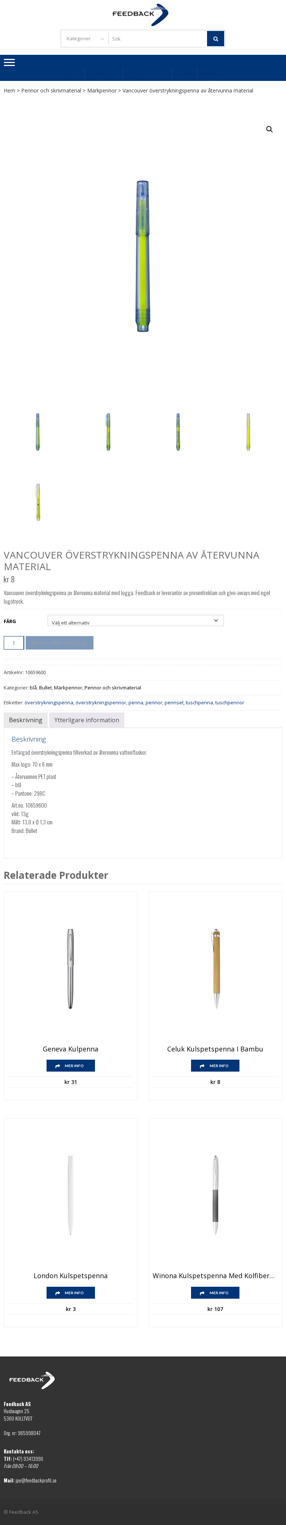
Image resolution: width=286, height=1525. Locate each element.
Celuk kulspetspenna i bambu (215, 1049)
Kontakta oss (216, 73)
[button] (269, 129)
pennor (154, 702)
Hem (9, 90)
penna (135, 702)
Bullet (45, 687)
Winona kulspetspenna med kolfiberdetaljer (215, 1276)
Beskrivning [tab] (25, 720)
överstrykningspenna (49, 702)
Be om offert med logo (60, 642)
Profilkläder (103, 73)
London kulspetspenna (71, 1276)
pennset (174, 702)
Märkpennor (102, 90)
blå (33, 687)
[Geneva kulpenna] (70, 969)
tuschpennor (229, 702)
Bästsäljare (66, 73)
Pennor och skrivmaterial (51, 90)
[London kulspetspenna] (70, 1195)
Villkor (184, 73)
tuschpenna (199, 702)
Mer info (74, 1065)
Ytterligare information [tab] (86, 720)
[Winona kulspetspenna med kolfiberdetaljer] (215, 1195)
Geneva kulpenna (70, 1049)
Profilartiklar (144, 73)
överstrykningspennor (101, 702)
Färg (10, 621)
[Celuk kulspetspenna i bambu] (215, 969)
